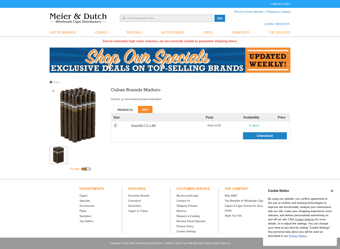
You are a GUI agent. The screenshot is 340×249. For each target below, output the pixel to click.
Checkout (265, 136)
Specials (84, 200)
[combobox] (166, 18)
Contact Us (183, 200)
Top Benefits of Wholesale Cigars (245, 200)
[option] (78, 115)
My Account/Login (187, 195)
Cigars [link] (101, 32)
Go (219, 18)
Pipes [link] (208, 32)
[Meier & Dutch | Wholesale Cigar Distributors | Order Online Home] (78, 18)
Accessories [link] (172, 32)
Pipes (82, 210)
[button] (53, 90)
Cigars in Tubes (138, 210)
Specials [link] (134, 32)
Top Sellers (86, 221)
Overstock (134, 200)
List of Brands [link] (63, 32)
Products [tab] (125, 109)
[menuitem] (63, 33)
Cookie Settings (304, 219)
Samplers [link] (240, 32)
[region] (300, 215)
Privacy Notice (298, 235)
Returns (181, 210)
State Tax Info (233, 215)
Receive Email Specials (248, 11)
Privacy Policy (185, 226)
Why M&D (231, 195)
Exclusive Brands (139, 195)
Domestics (134, 205)
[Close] (332, 191)
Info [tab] (145, 109)
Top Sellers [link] (279, 32)
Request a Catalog (278, 11)
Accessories (86, 205)
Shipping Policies (187, 205)
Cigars (83, 195)
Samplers (85, 216)
